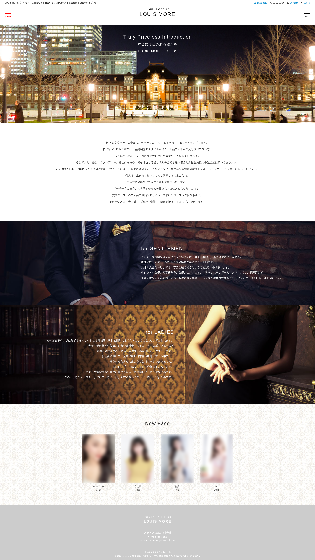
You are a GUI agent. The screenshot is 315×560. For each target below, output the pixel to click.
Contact (294, 3)
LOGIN (306, 3)
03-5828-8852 (261, 3)
